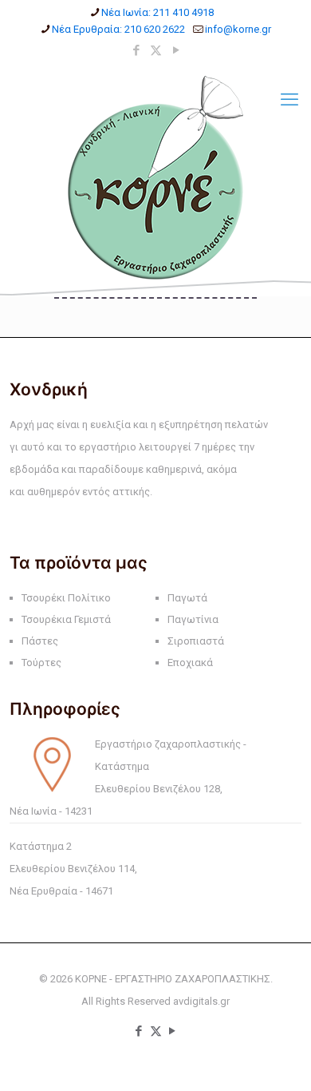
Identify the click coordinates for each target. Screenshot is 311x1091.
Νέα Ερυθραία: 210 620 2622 (118, 29)
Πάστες (40, 641)
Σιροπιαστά (195, 641)
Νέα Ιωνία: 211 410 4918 (157, 12)
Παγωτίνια (192, 619)
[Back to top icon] (278, 1058)
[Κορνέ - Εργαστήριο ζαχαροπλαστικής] (155, 178)
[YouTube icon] (176, 50)
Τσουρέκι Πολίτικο (66, 598)
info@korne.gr (238, 29)
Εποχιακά (190, 662)
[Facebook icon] (136, 50)
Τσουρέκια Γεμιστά (66, 619)
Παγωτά (187, 598)
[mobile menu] (289, 99)
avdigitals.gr (201, 1001)
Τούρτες (41, 662)
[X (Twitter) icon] (156, 50)
